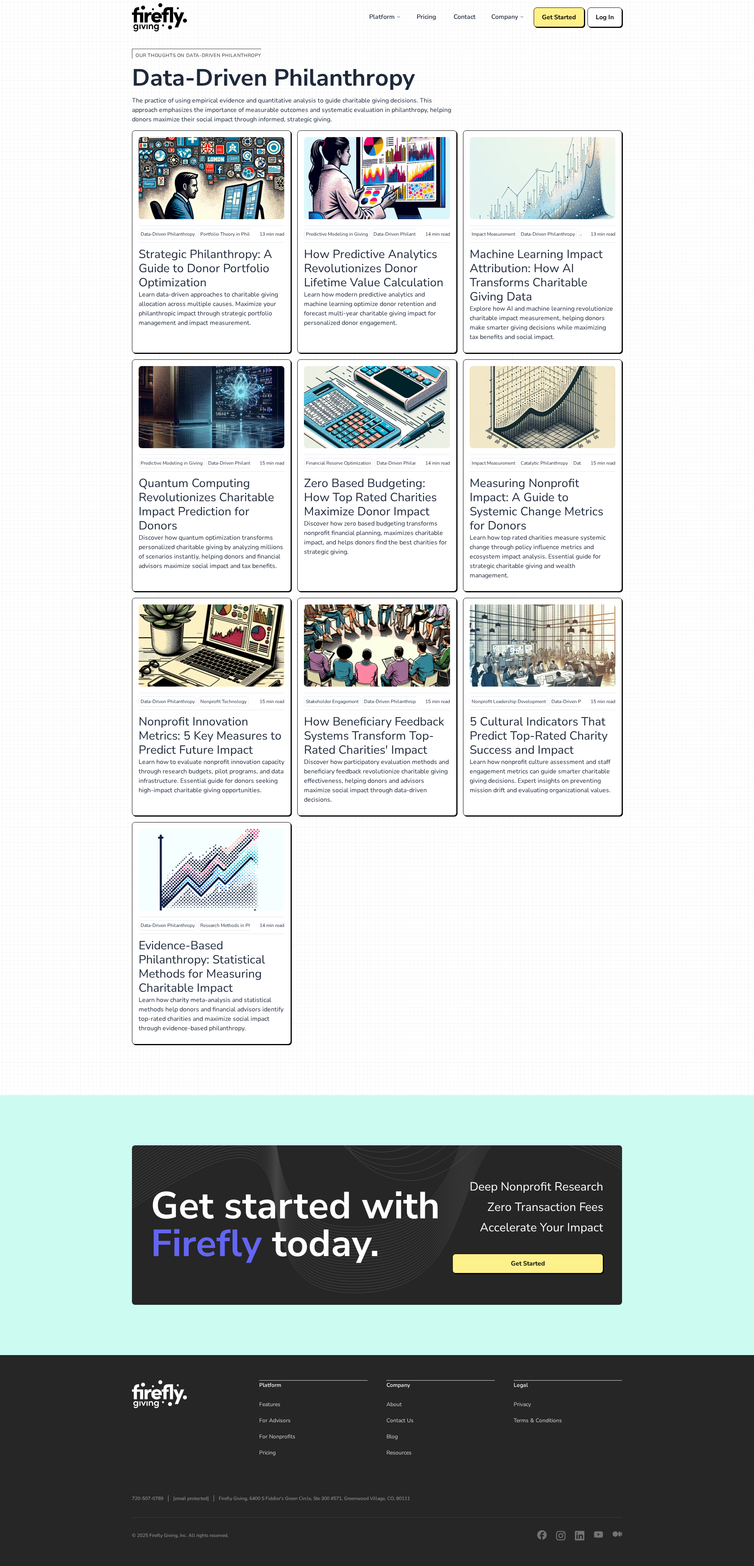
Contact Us (400, 1420)
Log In (605, 17)
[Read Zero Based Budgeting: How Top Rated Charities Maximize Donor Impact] (377, 407)
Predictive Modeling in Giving (337, 234)
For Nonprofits (277, 1436)
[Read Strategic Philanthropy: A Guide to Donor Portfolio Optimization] (211, 178)
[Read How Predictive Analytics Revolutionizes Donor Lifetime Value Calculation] (377, 178)
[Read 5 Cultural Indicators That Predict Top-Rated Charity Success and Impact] (542, 645)
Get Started (559, 17)
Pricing (267, 1452)
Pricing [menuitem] (426, 17)
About (394, 1404)
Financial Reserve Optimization (338, 463)
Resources (399, 1452)
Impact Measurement (493, 234)
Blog (392, 1436)
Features (269, 1404)
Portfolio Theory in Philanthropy (234, 234)
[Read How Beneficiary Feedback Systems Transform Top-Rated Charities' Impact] (377, 645)
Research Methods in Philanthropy (236, 925)
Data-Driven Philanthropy (168, 234)
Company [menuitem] (504, 17)
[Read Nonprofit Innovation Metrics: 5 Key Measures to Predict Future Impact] (211, 645)
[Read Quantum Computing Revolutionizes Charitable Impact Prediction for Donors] (211, 407)
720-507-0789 (147, 1498)
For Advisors (275, 1420)
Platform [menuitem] (382, 17)
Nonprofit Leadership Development (509, 701)
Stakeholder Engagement (332, 701)
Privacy (522, 1404)
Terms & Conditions (538, 1420)
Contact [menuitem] (465, 17)
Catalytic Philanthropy (544, 463)
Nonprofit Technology (223, 701)
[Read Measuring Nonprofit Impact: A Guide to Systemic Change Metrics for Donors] (542, 407)
